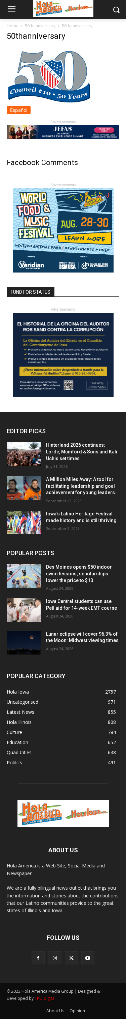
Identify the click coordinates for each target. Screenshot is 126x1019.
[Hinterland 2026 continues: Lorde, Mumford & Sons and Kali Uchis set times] (24, 454)
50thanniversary (40, 26)
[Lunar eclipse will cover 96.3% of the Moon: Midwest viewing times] (24, 643)
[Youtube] (87, 957)
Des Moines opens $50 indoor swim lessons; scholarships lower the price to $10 (79, 573)
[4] (63, 137)
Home (12, 26)
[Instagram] (54, 957)
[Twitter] (71, 957)
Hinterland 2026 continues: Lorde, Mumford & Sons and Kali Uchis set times (81, 451)
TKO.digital (45, 998)
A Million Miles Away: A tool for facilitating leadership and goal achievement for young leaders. (81, 486)
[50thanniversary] (49, 102)
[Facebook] (38, 957)
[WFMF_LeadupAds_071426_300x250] (63, 271)
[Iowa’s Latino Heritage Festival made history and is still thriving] (24, 522)
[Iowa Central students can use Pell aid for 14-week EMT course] (24, 610)
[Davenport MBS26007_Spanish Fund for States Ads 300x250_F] (63, 395)
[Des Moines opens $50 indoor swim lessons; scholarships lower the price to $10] (24, 575)
